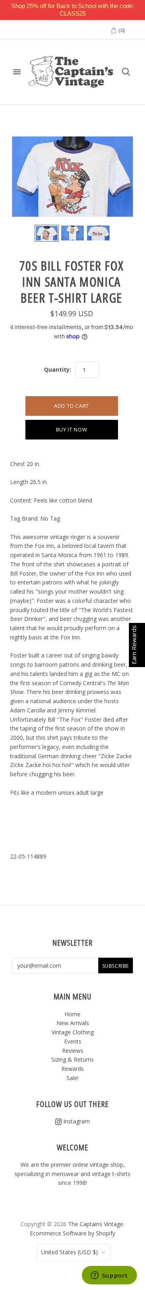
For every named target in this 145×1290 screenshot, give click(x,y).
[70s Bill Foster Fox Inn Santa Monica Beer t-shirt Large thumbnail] (47, 233)
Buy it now (71, 429)
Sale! (72, 1078)
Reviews (72, 1050)
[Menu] (17, 71)
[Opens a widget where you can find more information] (109, 1276)
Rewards (72, 1068)
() (121, 30)
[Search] (126, 72)
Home (72, 1014)
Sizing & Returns (72, 1059)
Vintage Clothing (73, 1032)
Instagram (76, 1121)
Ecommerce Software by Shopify (72, 1233)
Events (72, 1041)
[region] (72, 10)
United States (69, 1252)
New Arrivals (72, 1023)
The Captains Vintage (95, 1224)
